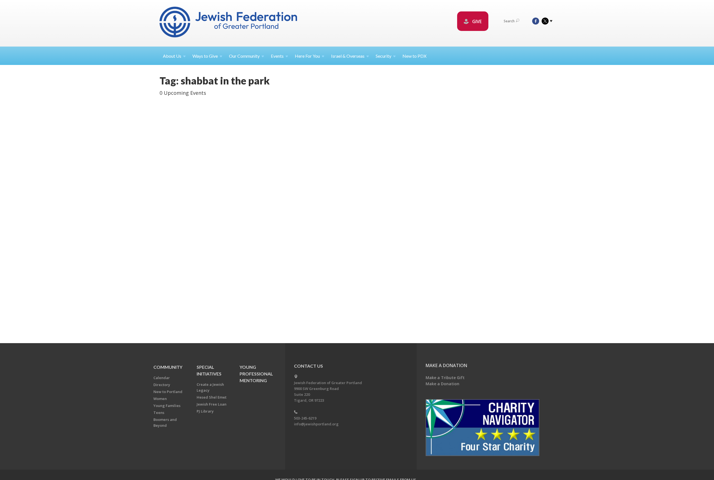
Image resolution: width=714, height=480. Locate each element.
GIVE (476, 21)
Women (160, 398)
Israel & (348, 56)
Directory (161, 384)
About (172, 56)
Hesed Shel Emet (211, 397)
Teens (158, 412)
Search (509, 21)
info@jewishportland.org (316, 423)
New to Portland (167, 391)
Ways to (205, 56)
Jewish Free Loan (211, 404)
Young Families (166, 405)
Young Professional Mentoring (256, 373)
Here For (307, 56)
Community (167, 367)
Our (244, 56)
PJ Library (205, 411)
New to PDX (414, 56)
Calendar (161, 377)
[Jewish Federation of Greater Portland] (229, 23)
